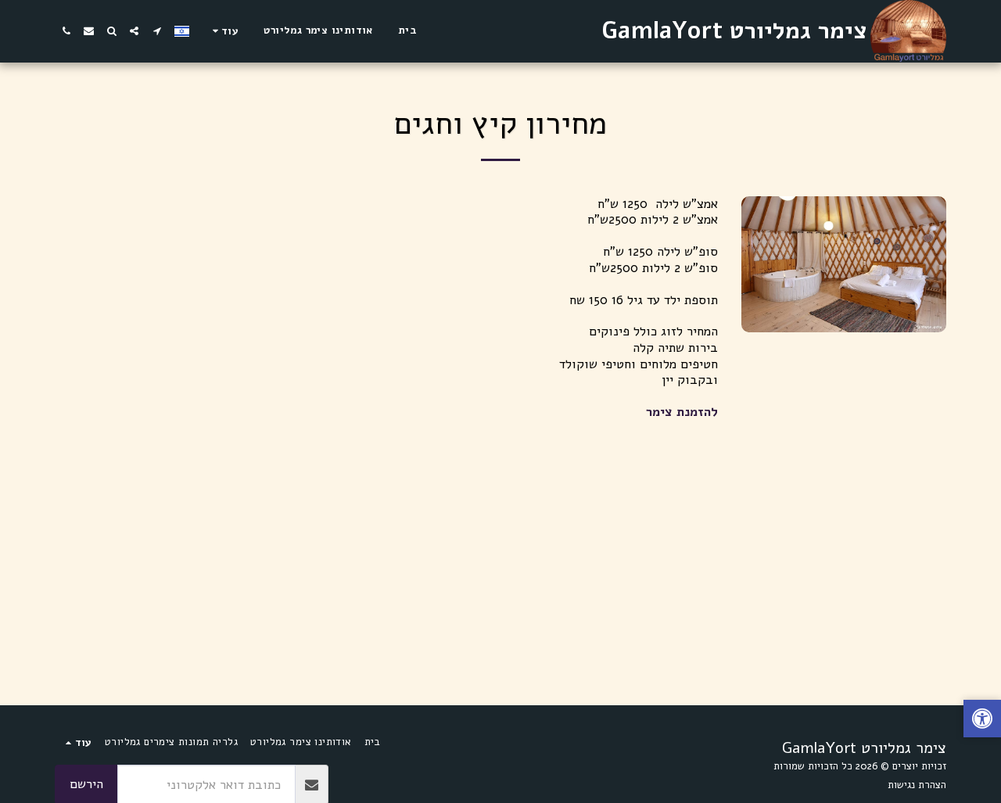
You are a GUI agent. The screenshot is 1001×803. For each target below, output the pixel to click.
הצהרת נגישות (917, 785)
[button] (156, 31)
